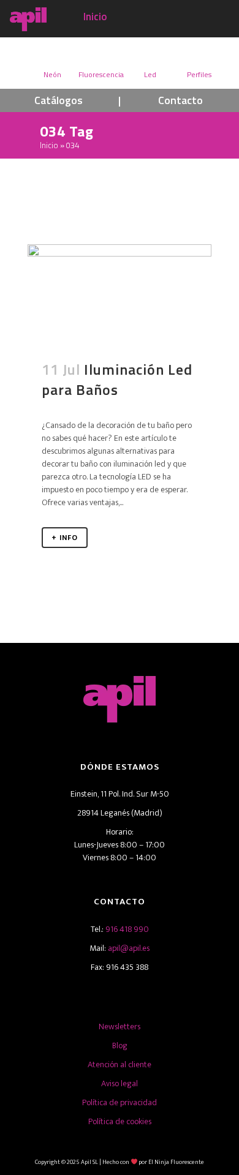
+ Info (64, 537)
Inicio (95, 16)
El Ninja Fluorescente (176, 1162)
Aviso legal (119, 1083)
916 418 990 (127, 929)
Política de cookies (119, 1121)
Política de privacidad (119, 1102)
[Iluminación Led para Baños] (119, 294)
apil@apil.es (129, 948)
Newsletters (119, 1026)
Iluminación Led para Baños (117, 379)
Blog (119, 1045)
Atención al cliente (119, 1064)
